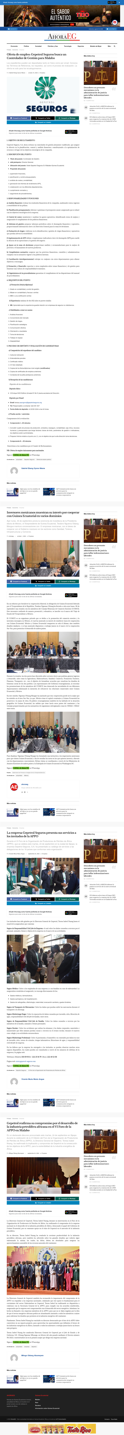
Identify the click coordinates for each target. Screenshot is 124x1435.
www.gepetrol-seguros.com (26, 1061)
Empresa (21, 50)
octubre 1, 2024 (21, 536)
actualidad (19, 459)
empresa (26, 1346)
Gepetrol (34, 1346)
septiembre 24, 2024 (34, 854)
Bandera (38, 1405)
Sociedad (38, 46)
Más (109, 46)
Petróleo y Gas (53, 46)
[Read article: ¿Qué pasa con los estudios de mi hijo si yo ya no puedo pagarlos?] (12, 492)
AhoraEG (13, 1419)
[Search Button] (114, 46)
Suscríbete (112, 29)
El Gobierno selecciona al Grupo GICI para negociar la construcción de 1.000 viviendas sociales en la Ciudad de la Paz (103, 119)
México (26, 775)
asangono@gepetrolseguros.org (31, 402)
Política (26, 46)
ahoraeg (11, 536)
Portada (9, 50)
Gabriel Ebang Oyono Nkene (17, 73)
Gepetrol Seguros (29, 459)
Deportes (81, 46)
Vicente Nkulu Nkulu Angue (17, 854)
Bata (36, 1402)
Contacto (13, 29)
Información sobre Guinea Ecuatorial (47, 1408)
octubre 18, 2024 (33, 73)
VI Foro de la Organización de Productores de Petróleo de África (46, 1070)
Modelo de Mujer (96, 46)
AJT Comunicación (61, 1419)
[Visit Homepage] (62, 37)
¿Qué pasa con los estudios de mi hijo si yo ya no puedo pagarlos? (30, 491)
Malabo (37, 1399)
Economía (14, 46)
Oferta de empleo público (44, 459)
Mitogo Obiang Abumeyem (16, 1153)
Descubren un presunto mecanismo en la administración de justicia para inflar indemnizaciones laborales (96, 93)
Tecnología (67, 46)
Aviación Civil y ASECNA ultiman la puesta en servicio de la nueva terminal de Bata (103, 108)
